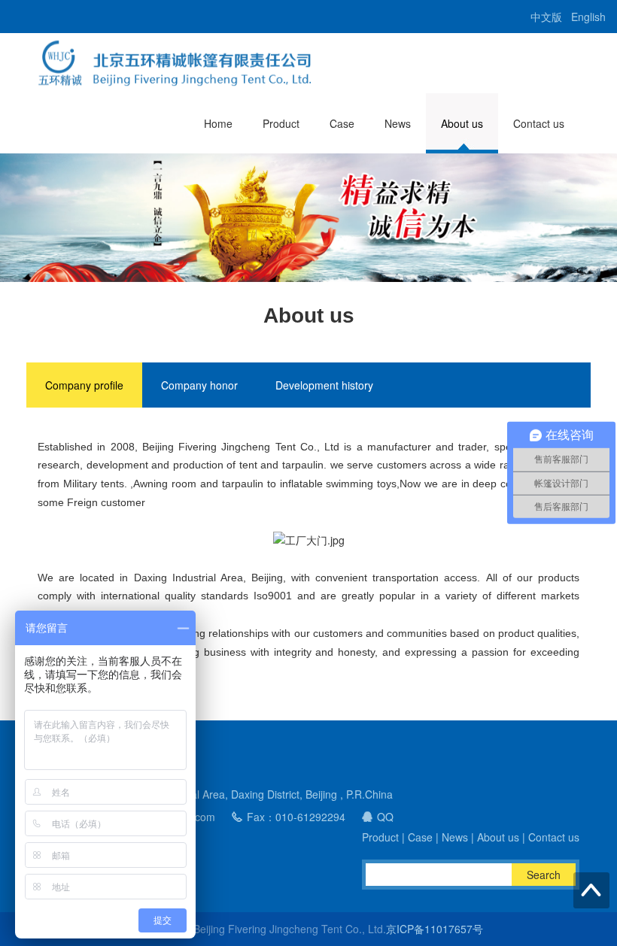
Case (342, 123)
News (397, 123)
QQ (385, 816)
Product (281, 123)
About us (462, 123)
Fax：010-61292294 (296, 816)
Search (544, 874)
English (588, 16)
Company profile (84, 385)
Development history (324, 385)
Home (218, 123)
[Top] (591, 890)
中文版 (546, 16)
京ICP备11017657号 (434, 928)
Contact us (538, 123)
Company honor (199, 385)
